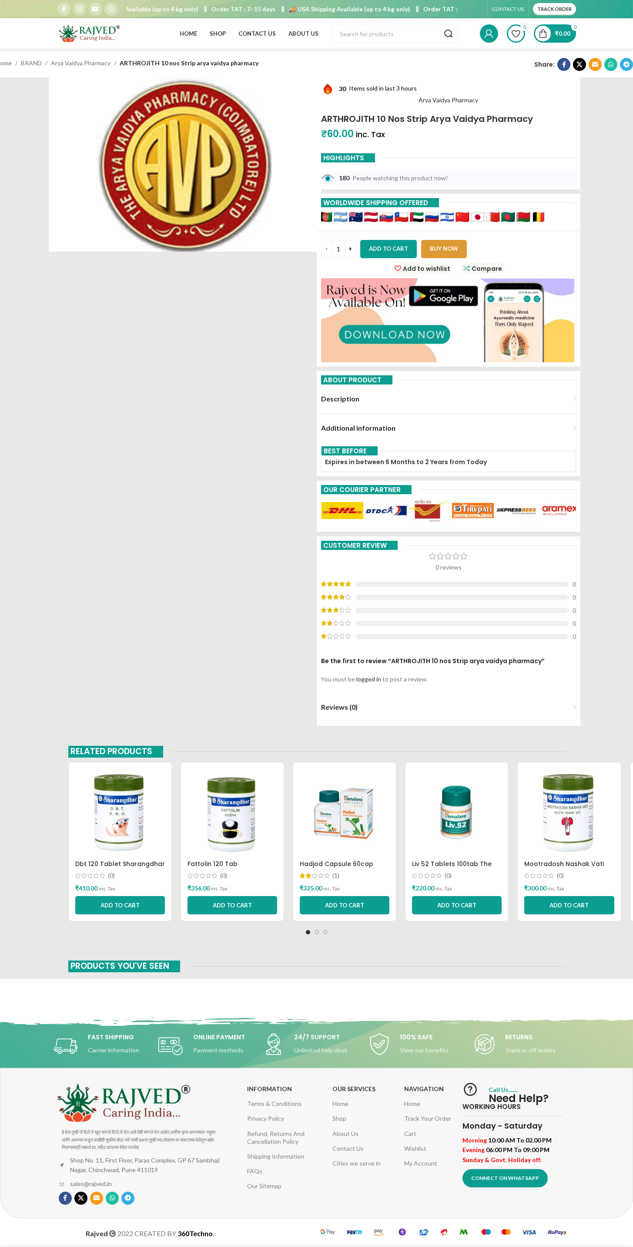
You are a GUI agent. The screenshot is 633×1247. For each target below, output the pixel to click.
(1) (335, 876)
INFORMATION (269, 1088)
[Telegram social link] (626, 64)
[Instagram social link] (79, 9)
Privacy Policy (265, 1118)
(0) (111, 876)
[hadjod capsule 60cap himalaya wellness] (344, 812)
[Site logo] (90, 33)
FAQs (254, 1171)
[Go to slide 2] (317, 932)
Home (340, 1103)
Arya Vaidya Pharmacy (81, 63)
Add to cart (388, 248)
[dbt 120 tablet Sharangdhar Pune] (120, 812)
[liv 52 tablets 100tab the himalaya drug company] (457, 812)
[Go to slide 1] (308, 932)
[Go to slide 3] (325, 932)
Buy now (444, 248)
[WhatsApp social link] (110, 9)
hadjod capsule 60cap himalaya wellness (336, 868)
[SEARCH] (449, 34)
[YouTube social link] (95, 9)
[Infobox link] (105, 1046)
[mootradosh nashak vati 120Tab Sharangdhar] (569, 812)
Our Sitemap (264, 1186)
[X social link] (579, 64)
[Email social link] (595, 64)
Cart (410, 1133)
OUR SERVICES (353, 1088)
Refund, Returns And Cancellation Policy (276, 1137)
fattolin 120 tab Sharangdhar (213, 868)
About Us (345, 1133)
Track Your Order (427, 1118)
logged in (368, 679)
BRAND (31, 63)
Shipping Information (275, 1156)
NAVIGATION (424, 1088)
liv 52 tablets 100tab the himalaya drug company (452, 868)
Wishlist (415, 1148)
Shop (339, 1118)
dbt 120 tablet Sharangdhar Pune (120, 868)
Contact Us (348, 1148)
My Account (420, 1163)
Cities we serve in (356, 1163)
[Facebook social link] (63, 9)
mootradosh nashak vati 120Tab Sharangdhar (564, 868)
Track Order (554, 9)
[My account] (489, 33)
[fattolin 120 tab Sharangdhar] (232, 812)
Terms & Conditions (274, 1103)
